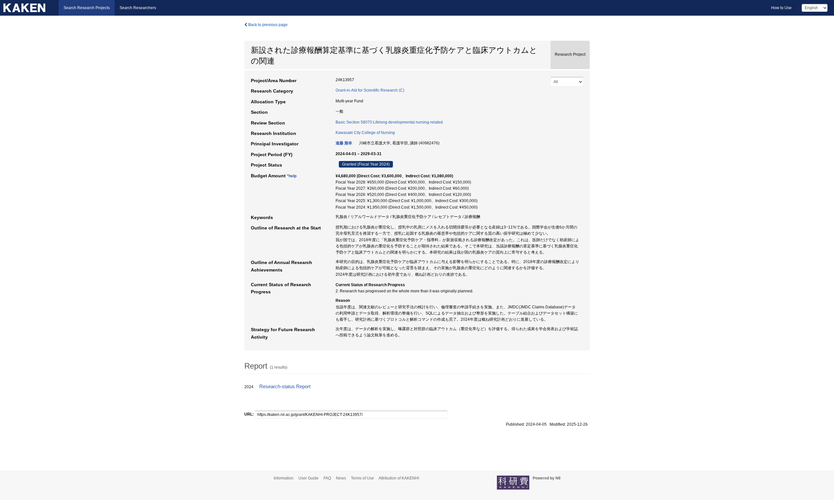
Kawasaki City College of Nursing (365, 132)
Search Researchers (138, 8)
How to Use (781, 8)
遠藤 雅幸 (344, 143)
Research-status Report (284, 386)
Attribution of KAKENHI (399, 478)
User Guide (308, 478)
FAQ (327, 478)
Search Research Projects (87, 8)
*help (291, 176)
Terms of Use (362, 478)
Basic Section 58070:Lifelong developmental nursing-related (389, 122)
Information (284, 478)
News (341, 478)
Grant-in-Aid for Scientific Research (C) (370, 90)
